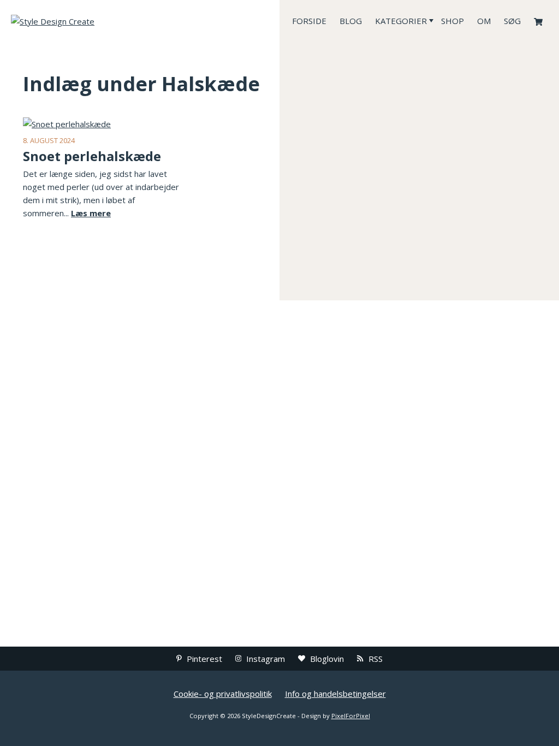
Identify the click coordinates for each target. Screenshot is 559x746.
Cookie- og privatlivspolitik (223, 693)
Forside (309, 20)
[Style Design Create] (93, 21)
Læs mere (91, 213)
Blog (351, 20)
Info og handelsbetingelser (335, 693)
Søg (512, 20)
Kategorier (401, 20)
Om (484, 20)
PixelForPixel (350, 716)
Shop (452, 20)
